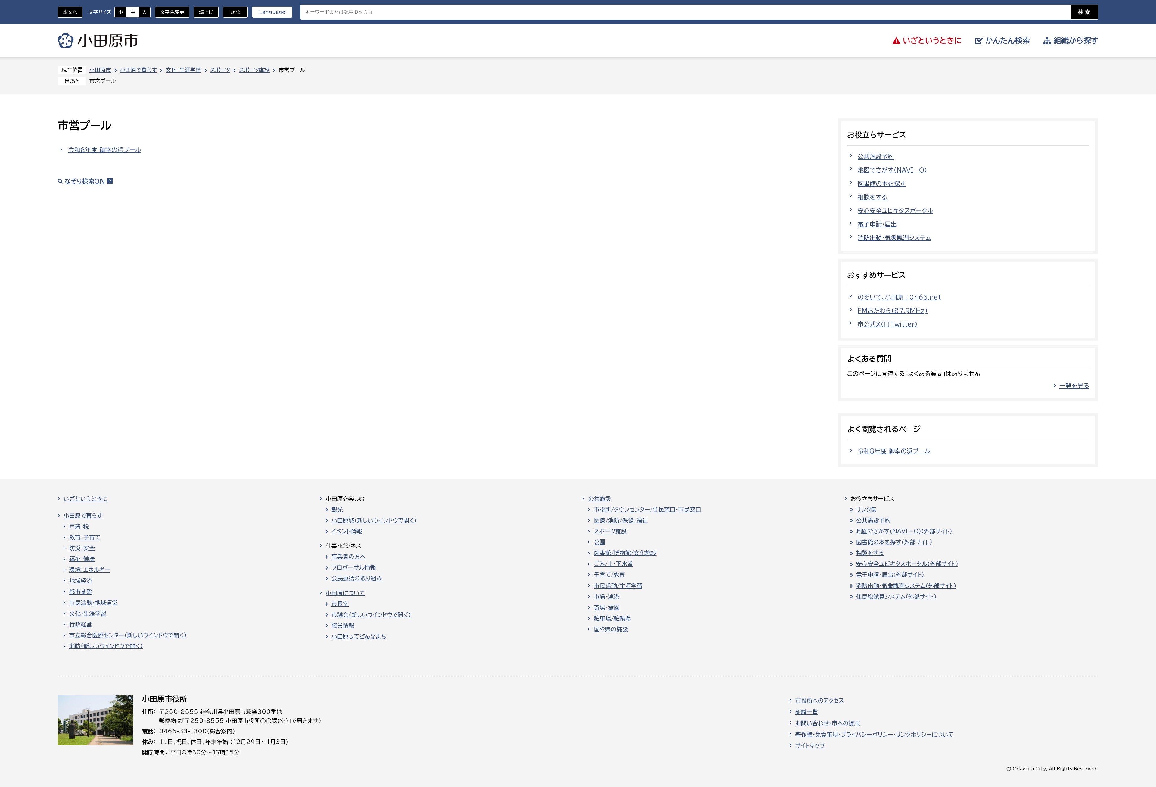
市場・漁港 (607, 596)
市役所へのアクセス (819, 700)
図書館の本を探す (882, 183)
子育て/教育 (609, 574)
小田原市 (98, 40)
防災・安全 (82, 548)
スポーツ (220, 70)
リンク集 (866, 509)
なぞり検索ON (85, 181)
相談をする (872, 197)
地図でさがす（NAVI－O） (892, 170)
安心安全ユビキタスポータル (895, 211)
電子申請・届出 (877, 224)
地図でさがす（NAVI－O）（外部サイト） (904, 531)
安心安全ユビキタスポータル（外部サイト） (907, 564)
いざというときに (85, 498)
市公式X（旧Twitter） (888, 324)
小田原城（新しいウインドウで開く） (374, 520)
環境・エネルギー (89, 570)
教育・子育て (84, 537)
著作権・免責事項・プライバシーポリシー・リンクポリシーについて (874, 734)
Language (272, 12)
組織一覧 (806, 712)
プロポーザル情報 (353, 567)
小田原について (345, 593)
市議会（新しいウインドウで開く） (371, 614)
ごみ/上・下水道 (613, 564)
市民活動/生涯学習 (618, 586)
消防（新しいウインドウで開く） (106, 646)
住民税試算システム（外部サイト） (896, 596)
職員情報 (342, 625)
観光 (337, 509)
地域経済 (80, 580)
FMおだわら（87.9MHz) (893, 311)
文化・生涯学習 (183, 70)
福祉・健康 (82, 559)
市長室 (340, 604)
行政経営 (80, 624)
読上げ (206, 12)
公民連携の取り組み (356, 578)
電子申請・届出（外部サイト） (890, 574)
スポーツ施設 (254, 70)
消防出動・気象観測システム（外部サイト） (906, 586)
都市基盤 (80, 592)
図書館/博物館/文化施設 (625, 553)
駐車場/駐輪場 (612, 618)
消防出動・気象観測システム (894, 238)
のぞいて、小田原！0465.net (899, 297)
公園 (599, 542)
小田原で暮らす (138, 70)
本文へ (70, 12)
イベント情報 (346, 531)
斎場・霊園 (607, 607)
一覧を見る (1074, 386)
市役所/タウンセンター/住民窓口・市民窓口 (647, 509)
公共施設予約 (876, 156)
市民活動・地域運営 (93, 602)
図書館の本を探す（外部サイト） (894, 542)
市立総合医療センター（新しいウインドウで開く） (128, 635)
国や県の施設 (611, 629)
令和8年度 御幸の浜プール (104, 150)
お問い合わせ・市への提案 (827, 723)
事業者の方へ (348, 556)
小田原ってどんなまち (358, 636)
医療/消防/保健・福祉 (621, 520)
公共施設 (599, 498)
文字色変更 (172, 12)
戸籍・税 (79, 526)
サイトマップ (810, 745)
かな (231, 12)
